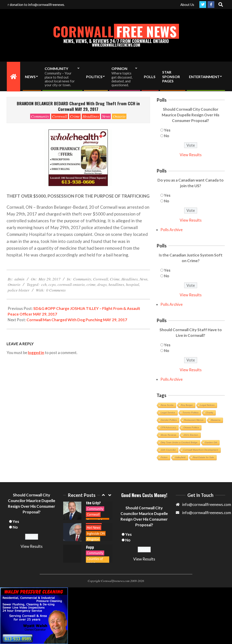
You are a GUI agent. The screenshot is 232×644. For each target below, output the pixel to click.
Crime (75, 116)
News (106, 116)
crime (91, 284)
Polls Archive (171, 229)
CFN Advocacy (168, 427)
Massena (215, 420)
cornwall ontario (71, 284)
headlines (116, 284)
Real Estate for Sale (203, 457)
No (166, 135)
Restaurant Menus (193, 420)
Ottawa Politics (191, 427)
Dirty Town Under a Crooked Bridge (179, 442)
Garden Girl (211, 442)
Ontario (119, 116)
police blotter (18, 290)
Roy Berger (187, 405)
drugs (102, 284)
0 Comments (56, 290)
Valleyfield (180, 457)
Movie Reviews (168, 435)
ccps (52, 284)
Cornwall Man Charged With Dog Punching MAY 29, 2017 (77, 319)
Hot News (93, 527)
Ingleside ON (96, 533)
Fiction (164, 457)
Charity (209, 412)
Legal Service (168, 412)
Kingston (93, 539)
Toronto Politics (190, 412)
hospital (132, 284)
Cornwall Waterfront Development (200, 450)
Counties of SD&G (95, 561)
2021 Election (191, 435)
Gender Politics (169, 420)
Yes (167, 130)
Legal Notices (207, 405)
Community (40, 116)
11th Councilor (168, 450)
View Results (191, 154)
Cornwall (59, 116)
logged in (36, 352)
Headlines (91, 116)
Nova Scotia (167, 405)
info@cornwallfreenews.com (206, 512)
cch (44, 284)
